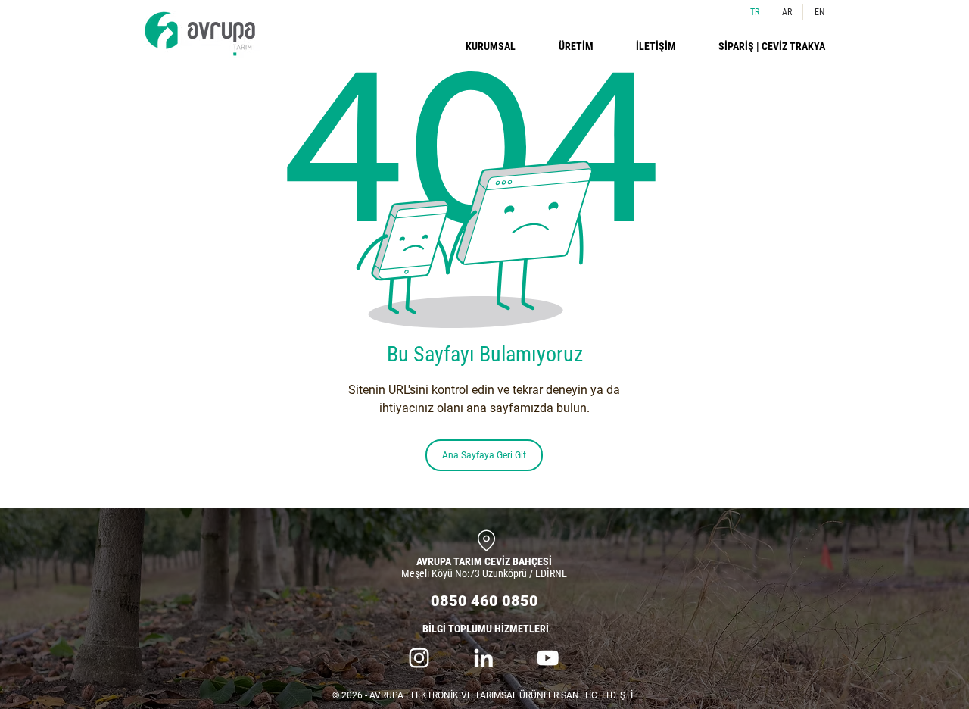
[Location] (486, 540)
